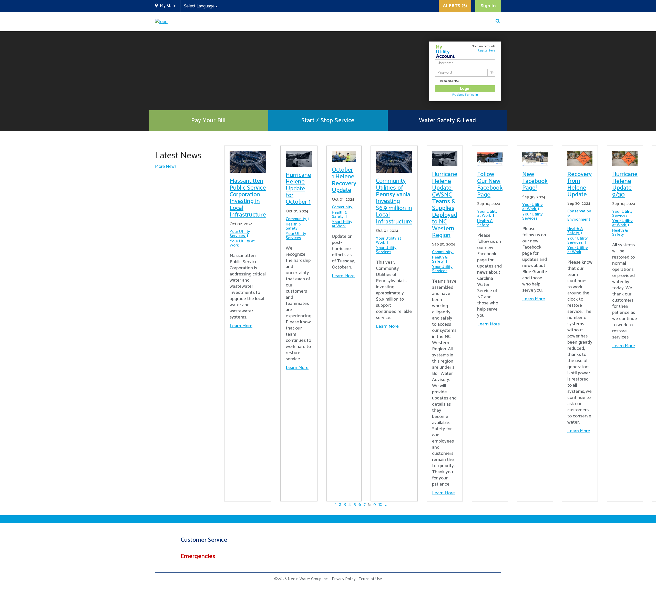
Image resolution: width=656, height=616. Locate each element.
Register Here (486, 50)
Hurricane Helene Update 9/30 (625, 184)
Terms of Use (370, 579)
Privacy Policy (343, 579)
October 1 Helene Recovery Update (344, 180)
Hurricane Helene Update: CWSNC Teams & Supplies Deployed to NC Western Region (444, 204)
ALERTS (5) (455, 6)
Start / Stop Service (328, 121)
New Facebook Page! (535, 181)
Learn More (241, 326)
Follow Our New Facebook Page (490, 184)
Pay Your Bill (208, 121)
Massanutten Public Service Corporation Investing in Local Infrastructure (248, 198)
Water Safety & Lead (447, 121)
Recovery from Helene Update (579, 184)
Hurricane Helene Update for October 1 (298, 188)
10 (380, 504)
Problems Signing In (465, 94)
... (386, 504)
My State (168, 6)
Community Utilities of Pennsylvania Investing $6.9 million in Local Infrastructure (394, 201)
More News (166, 166)
